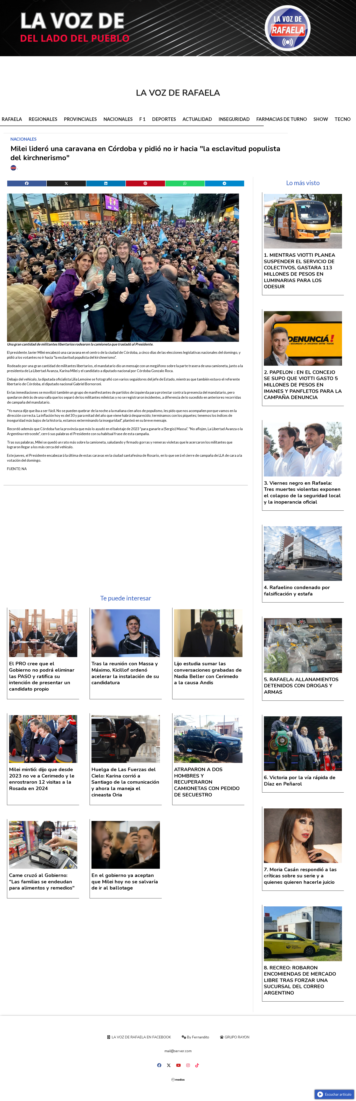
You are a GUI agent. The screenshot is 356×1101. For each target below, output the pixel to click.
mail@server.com (178, 1051)
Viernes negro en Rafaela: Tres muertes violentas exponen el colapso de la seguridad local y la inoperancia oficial (302, 493)
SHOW (321, 119)
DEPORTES (164, 119)
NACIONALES (118, 119)
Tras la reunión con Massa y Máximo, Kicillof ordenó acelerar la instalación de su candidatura (125, 673)
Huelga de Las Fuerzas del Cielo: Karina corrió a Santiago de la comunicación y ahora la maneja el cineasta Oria (125, 782)
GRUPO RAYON (236, 1037)
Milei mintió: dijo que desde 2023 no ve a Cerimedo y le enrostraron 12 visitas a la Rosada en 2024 (41, 779)
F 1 (142, 119)
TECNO (343, 119)
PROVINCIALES (80, 119)
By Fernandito (197, 1037)
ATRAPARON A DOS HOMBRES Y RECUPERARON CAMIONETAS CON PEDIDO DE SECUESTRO (207, 782)
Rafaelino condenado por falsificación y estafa (297, 590)
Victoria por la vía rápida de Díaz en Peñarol (299, 780)
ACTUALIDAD (197, 119)
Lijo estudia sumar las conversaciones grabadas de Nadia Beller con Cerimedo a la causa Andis (208, 673)
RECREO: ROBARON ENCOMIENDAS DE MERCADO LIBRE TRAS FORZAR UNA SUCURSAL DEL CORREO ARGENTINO (300, 980)
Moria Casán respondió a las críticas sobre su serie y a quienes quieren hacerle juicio (300, 876)
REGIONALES (43, 119)
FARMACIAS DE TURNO (281, 119)
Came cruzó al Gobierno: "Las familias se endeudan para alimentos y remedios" (42, 881)
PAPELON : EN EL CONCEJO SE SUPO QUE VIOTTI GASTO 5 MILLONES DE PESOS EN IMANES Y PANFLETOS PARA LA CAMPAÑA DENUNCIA (303, 385)
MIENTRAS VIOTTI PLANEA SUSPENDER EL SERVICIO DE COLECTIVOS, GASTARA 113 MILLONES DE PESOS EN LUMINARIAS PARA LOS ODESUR (299, 271)
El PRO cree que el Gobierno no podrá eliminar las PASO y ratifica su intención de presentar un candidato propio (41, 676)
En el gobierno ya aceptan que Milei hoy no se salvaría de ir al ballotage (124, 881)
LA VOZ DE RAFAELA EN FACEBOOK (141, 1037)
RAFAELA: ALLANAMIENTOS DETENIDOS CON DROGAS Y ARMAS (301, 686)
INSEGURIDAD (234, 119)
